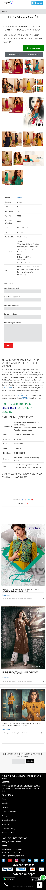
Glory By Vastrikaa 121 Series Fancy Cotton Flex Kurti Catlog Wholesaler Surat (21, 724)
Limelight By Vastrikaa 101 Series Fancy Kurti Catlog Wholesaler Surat (20, 673)
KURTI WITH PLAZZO (14, 29)
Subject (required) (10, 314)
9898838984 (9, 408)
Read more (6, 595)
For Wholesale (34, 48)
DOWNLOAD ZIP (15, 54)
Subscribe (30, 761)
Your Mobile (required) (12, 297)
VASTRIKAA (33, 29)
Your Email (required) (11, 305)
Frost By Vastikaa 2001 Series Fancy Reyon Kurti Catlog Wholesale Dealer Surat (21, 590)
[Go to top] (39, 885)
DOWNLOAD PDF (34, 54)
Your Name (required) (11, 288)
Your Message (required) (12, 323)
